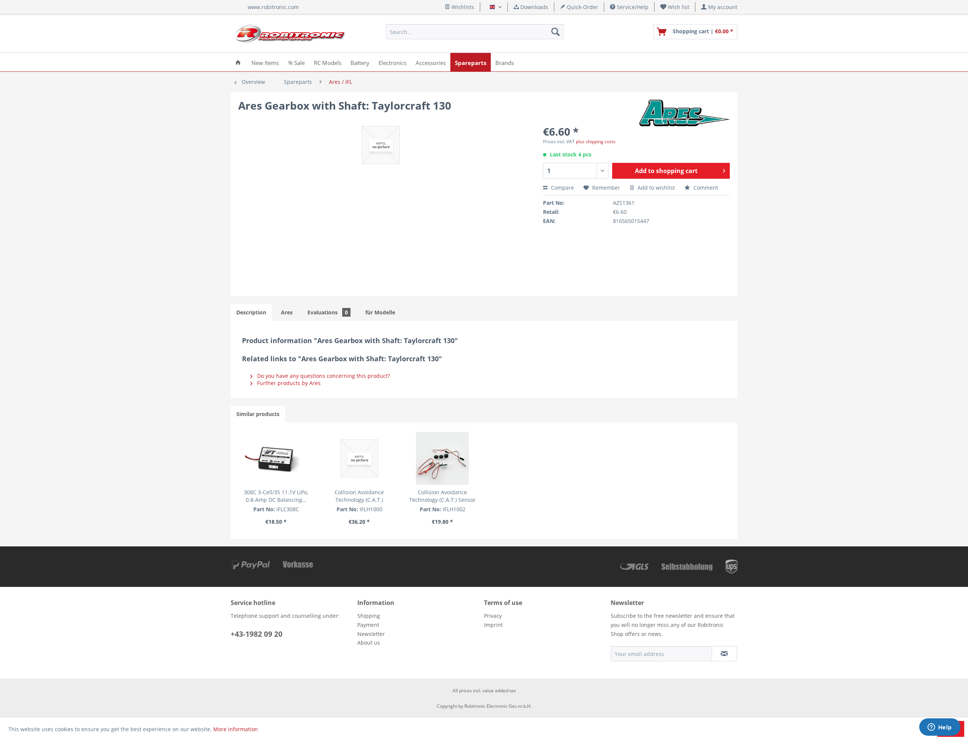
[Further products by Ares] (684, 113)
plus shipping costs (596, 141)
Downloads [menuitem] (533, 7)
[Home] (238, 62)
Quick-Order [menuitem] (581, 7)
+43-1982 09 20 (256, 634)
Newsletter (371, 633)
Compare (561, 187)
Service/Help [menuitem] (631, 7)
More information (235, 729)
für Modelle (380, 312)
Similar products (257, 414)
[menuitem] (675, 7)
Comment (705, 187)
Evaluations (327, 312)
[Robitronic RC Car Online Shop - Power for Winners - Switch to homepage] (289, 33)
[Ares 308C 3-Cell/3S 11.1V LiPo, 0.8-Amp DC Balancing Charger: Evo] (276, 458)
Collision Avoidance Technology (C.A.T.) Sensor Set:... (442, 496)
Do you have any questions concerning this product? (323, 375)
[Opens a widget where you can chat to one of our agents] (939, 727)
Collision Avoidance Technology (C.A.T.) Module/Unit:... (359, 496)
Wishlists (462, 7)
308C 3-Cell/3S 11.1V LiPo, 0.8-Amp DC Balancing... (276, 496)
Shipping (368, 615)
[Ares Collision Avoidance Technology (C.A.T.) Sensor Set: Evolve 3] (442, 458)
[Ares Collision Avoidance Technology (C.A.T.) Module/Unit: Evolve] (359, 458)
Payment (368, 624)
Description (251, 312)
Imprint (493, 624)
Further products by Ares (288, 383)
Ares (287, 312)
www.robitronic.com (273, 7)
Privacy (493, 615)
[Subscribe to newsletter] (724, 653)
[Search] (555, 31)
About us (368, 642)
